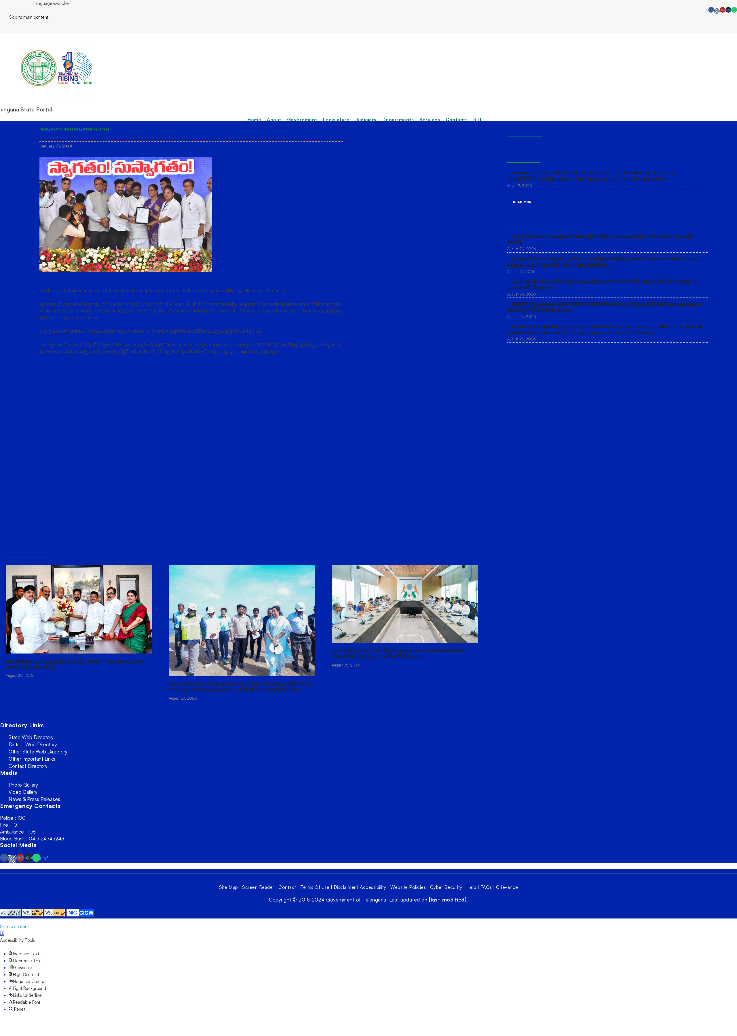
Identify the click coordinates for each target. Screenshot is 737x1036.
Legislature (336, 119)
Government (302, 119)
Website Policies (408, 887)
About (274, 119)
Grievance (507, 887)
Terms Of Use (314, 887)
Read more (523, 202)
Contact (287, 887)
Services (429, 119)
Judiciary (366, 119)
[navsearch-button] (1, 26)
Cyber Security (446, 887)
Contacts (457, 119)
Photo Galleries (65, 129)
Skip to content (14, 926)
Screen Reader (258, 887)
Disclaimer (345, 887)
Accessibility (373, 887)
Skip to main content (24, 17)
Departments (398, 119)
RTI (477, 119)
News (43, 129)
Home (254, 119)
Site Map (228, 887)
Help (471, 887)
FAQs (486, 887)
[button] (2, 933)
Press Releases (96, 129)
